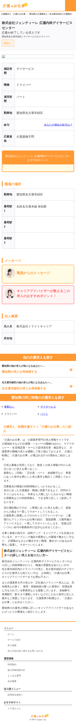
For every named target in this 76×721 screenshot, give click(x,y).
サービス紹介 (14, 640)
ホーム (11, 634)
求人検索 (12, 645)
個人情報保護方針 (16, 670)
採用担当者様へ (15, 695)
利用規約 (12, 664)
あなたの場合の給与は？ (58, 124)
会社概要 (12, 681)
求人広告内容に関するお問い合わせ (25, 651)
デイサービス (48, 406)
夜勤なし (8, 43)
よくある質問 (14, 675)
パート (44, 413)
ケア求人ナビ (14, 708)
